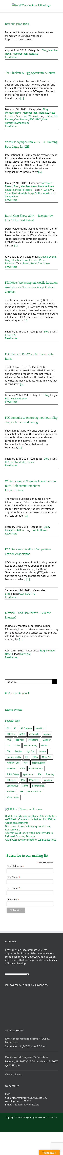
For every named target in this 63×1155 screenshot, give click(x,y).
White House (40, 530)
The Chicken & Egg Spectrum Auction (30, 73)
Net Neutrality (19, 398)
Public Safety (13, 774)
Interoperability (14, 757)
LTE (27, 757)
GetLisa (18, 751)
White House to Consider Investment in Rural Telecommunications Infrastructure (30, 485)
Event (26, 263)
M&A (35, 757)
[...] (22, 98)
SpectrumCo (12, 785)
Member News (13, 112)
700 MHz (11, 734)
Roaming (50, 774)
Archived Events (47, 256)
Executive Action (14, 530)
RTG (33, 593)
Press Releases (23, 189)
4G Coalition (26, 728)
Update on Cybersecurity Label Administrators (31, 816)
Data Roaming (30, 745)
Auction (47, 734)
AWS (9, 739)
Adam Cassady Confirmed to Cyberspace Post (30, 839)
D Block (45, 745)
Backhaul (20, 739)
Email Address (15, 866)
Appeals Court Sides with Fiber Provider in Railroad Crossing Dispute (29, 834)
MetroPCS (46, 757)
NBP (26, 762)
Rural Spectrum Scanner (27, 809)
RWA (45, 119)
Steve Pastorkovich (16, 193)
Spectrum (21, 116)
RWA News (34, 780)
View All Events (14, 1074)
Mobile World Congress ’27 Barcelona (26, 1057)
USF (21, 791)
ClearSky (47, 739)
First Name (13, 877)
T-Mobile (11, 791)
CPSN (17, 745)
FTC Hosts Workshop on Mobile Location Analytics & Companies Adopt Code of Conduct (31, 287)
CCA (21, 593)
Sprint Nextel (38, 785)
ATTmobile (34, 734)
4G (15, 728)
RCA (27, 593)
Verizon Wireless (35, 791)
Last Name (13, 888)
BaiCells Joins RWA (17, 24)
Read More (11, 57)
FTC (7, 335)
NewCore (25, 654)
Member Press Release (25, 53)
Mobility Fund (13, 762)
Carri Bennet (21, 119)
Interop (42, 751)
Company (13, 899)
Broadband (33, 739)
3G (8, 728)
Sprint (25, 785)
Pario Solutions (36, 768)
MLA (12, 335)
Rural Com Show (40, 263)
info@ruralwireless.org (26, 1104)
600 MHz (40, 728)
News (31, 462)
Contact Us (52, 1117)
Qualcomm (28, 774)
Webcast (33, 116)
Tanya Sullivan (36, 193)
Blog (44, 50)
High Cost (30, 751)
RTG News (11, 780)
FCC (31, 119)
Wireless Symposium (17, 122)
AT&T (22, 734)
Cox (8, 745)
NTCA (38, 119)
